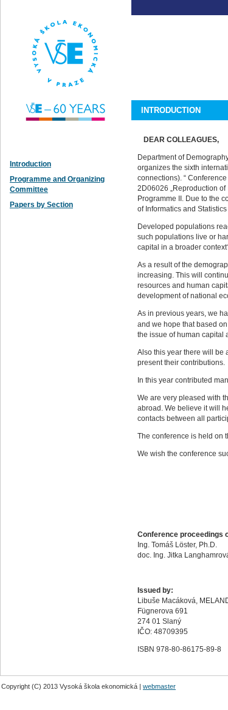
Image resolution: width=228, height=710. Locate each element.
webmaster (159, 686)
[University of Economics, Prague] (67, 148)
